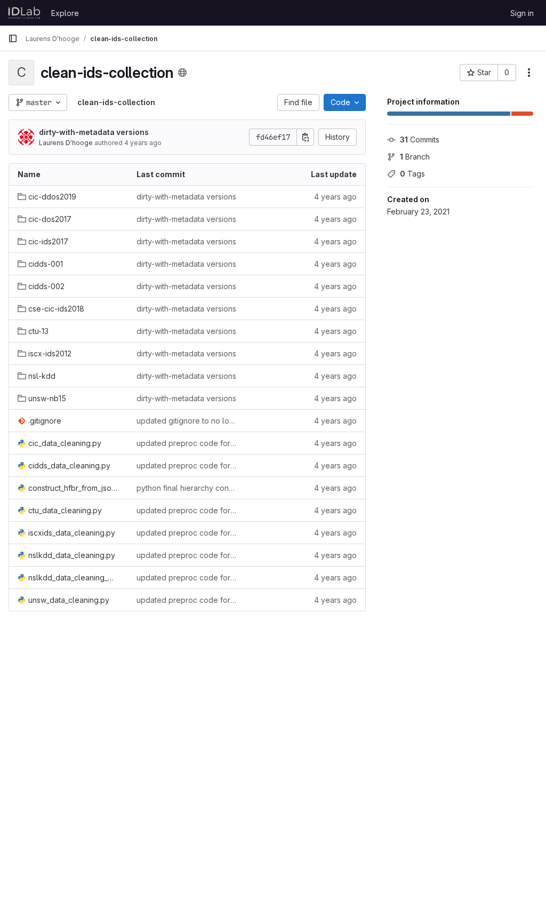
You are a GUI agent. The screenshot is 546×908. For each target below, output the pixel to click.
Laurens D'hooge (66, 143)
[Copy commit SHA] (305, 137)
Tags (412, 173)
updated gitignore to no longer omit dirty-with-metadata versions (187, 420)
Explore (65, 13)
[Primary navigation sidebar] (12, 38)
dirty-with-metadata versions (94, 132)
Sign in (522, 13)
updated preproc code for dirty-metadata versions (187, 443)
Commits (419, 139)
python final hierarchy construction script (187, 487)
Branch (415, 156)
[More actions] (528, 72)
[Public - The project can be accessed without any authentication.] (182, 72)
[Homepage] (24, 12)
